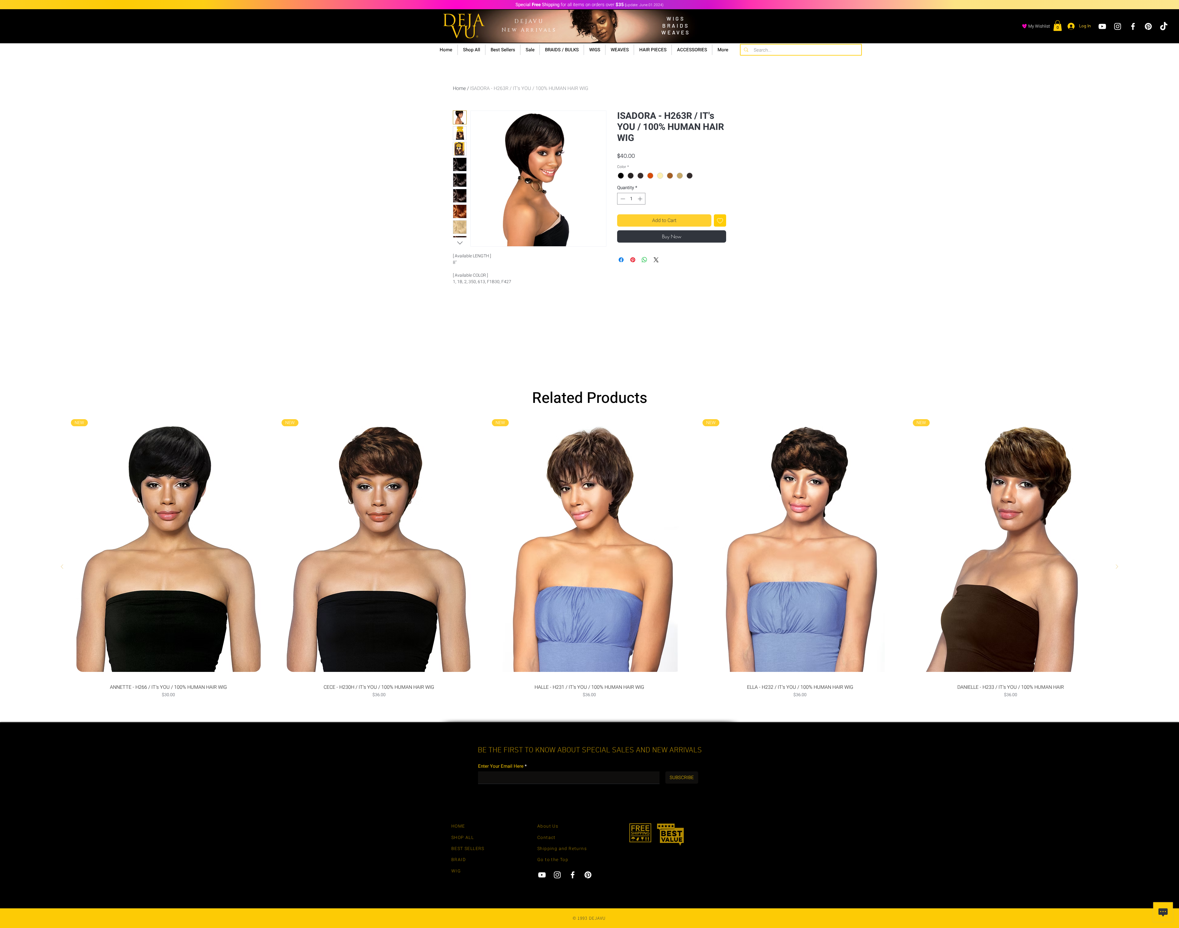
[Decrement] (622, 199)
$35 (680, 32)
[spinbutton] (631, 199)
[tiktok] (1163, 26)
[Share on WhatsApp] (644, 259)
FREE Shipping (658, 20)
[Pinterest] (1148, 26)
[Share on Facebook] (621, 259)
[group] (589, 566)
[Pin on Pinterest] (632, 259)
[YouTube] (1102, 26)
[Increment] (640, 199)
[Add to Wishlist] (720, 220)
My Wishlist (1039, 26)
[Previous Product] (62, 566)
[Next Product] (1117, 566)
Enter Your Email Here (500, 766)
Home (459, 88)
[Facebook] (1133, 26)
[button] (1057, 25)
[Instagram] (1117, 26)
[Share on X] (656, 259)
